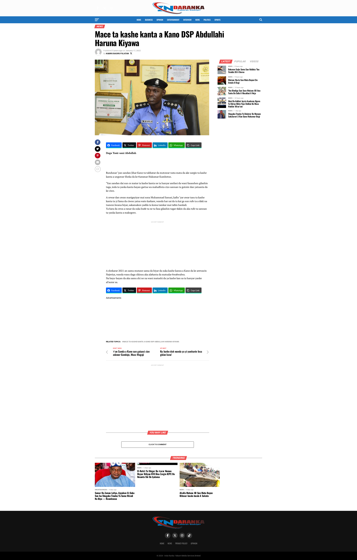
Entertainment (173, 19)
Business (149, 19)
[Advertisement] (157, 242)
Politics (207, 19)
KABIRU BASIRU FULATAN (117, 53)
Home (139, 19)
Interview (187, 19)
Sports (217, 19)
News (197, 19)
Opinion (160, 19)
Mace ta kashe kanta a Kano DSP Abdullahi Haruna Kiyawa (151, 342)
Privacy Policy (181, 543)
